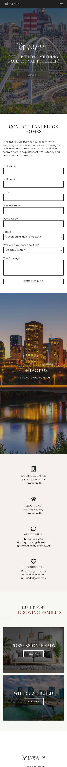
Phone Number (12, 205)
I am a (7, 231)
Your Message (11, 258)
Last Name (9, 179)
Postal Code (10, 218)
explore (33, 696)
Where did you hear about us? (21, 245)
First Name (9, 166)
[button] (61, 4)
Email (6, 192)
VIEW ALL (33, 648)
